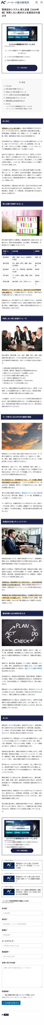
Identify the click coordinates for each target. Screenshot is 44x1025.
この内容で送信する (11, 1003)
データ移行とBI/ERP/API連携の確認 (17, 95)
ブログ (6, 1015)
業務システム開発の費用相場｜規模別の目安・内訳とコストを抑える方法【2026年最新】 (28, 892)
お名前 (5, 908)
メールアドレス (8, 941)
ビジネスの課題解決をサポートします (20, 106)
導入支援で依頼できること (14, 89)
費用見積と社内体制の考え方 (15, 101)
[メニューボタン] (41, 2)
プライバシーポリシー (13, 997)
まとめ (8, 104)
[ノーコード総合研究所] (15, 2)
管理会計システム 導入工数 (30, 493)
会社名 (5, 919)
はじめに (9, 86)
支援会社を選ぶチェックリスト (16, 98)
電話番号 (6, 952)
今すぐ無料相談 (22, 68)
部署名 (5, 930)
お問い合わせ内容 (9, 963)
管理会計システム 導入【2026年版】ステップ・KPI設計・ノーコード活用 (28, 865)
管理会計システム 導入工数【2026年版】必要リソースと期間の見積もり (28, 879)
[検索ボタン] (36, 2)
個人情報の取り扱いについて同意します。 (20, 995)
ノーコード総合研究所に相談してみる (20, 109)
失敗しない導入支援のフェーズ (16, 92)
